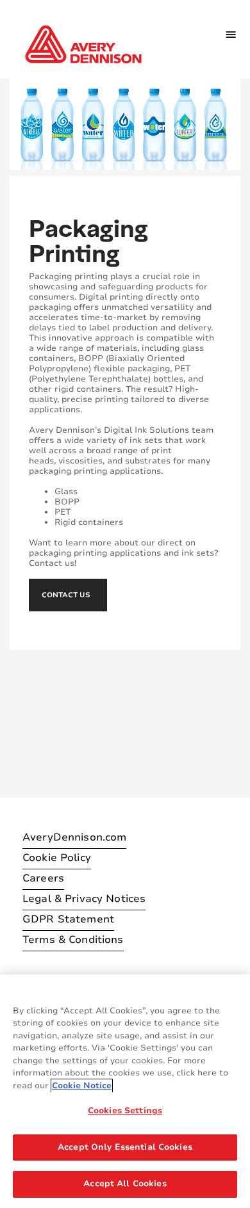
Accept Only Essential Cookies (125, 1147)
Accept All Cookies (124, 1183)
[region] (125, 1091)
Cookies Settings (125, 1110)
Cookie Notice (82, 1085)
